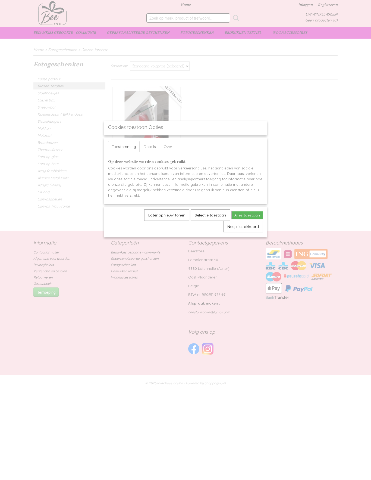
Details (150, 146)
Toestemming (124, 146)
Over (168, 146)
